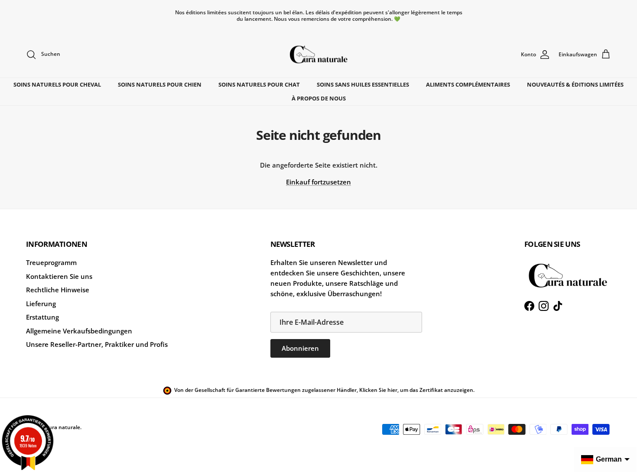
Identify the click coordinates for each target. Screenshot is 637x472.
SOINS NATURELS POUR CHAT (259, 84)
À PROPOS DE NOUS (319, 98)
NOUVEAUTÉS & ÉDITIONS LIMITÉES (575, 84)
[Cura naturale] (318, 54)
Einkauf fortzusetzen (318, 182)
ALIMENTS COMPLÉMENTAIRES (468, 84)
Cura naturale (62, 427)
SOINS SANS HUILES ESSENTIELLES (363, 84)
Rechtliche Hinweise (57, 289)
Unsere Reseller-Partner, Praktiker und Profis (97, 344)
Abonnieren (300, 348)
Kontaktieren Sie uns (59, 276)
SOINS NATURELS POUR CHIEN (160, 84)
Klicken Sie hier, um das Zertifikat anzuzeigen (416, 390)
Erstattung (42, 317)
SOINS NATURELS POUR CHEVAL (57, 84)
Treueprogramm (51, 262)
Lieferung (41, 303)
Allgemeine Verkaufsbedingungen (79, 331)
